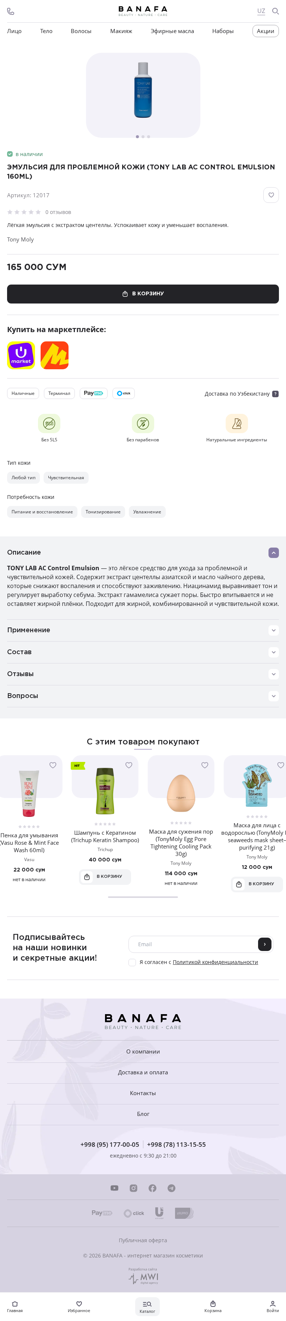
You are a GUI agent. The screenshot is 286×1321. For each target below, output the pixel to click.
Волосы (81, 31)
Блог (143, 1113)
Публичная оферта (143, 1240)
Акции (265, 31)
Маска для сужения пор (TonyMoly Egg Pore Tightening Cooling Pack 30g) (181, 842)
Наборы (223, 31)
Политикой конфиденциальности (215, 961)
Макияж (121, 31)
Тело (46, 31)
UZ (261, 11)
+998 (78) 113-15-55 (176, 1144)
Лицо (14, 31)
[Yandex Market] (55, 355)
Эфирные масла (172, 31)
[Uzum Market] (21, 355)
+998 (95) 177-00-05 (109, 1144)
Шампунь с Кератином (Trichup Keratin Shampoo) (105, 836)
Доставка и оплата (143, 1072)
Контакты (143, 1093)
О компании (143, 1051)
